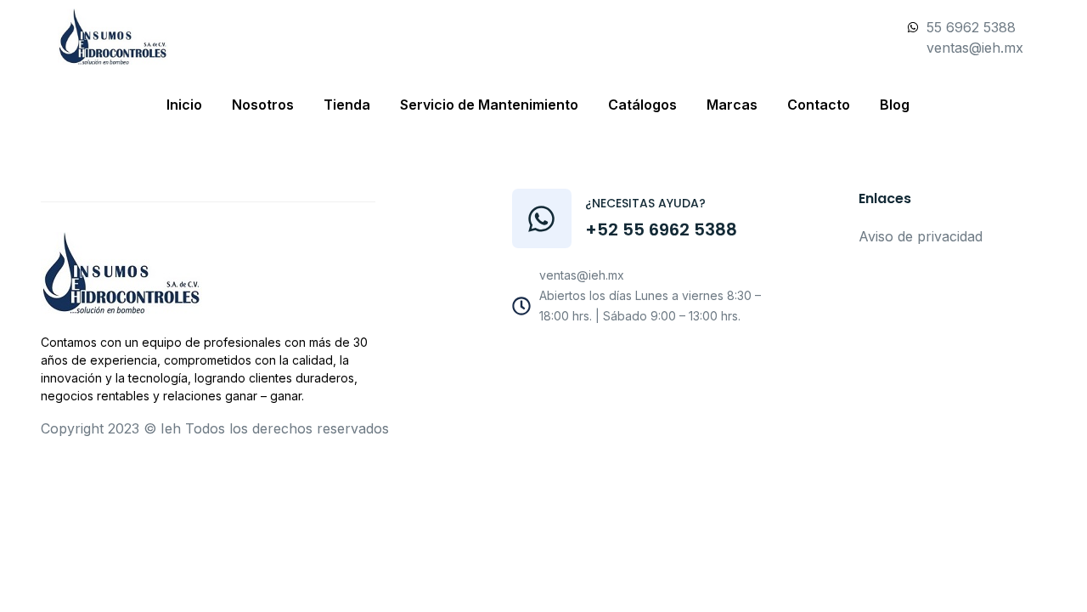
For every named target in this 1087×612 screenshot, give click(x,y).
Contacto (818, 104)
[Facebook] (587, 360)
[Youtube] (625, 360)
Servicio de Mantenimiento (489, 104)
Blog (895, 104)
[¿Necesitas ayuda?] (542, 218)
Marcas (732, 104)
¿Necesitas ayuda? (645, 203)
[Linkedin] (701, 360)
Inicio (184, 104)
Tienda (347, 104)
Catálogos (642, 104)
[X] (663, 360)
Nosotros (263, 104)
